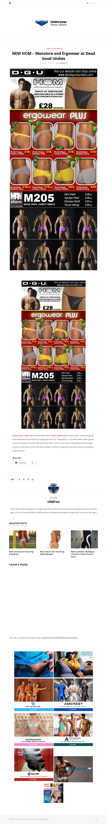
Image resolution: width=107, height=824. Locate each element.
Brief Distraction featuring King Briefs (21, 552)
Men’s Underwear (59, 435)
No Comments (61, 63)
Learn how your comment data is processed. (59, 638)
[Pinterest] (28, 479)
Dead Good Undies (54, 48)
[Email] (33, 479)
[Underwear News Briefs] (53, 23)
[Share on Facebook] (19, 479)
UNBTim (53, 502)
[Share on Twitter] (24, 479)
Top (96, 819)
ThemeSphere (42, 819)
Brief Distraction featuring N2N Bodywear (52, 552)
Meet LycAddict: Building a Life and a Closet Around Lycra (82, 554)
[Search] (87, 3)
